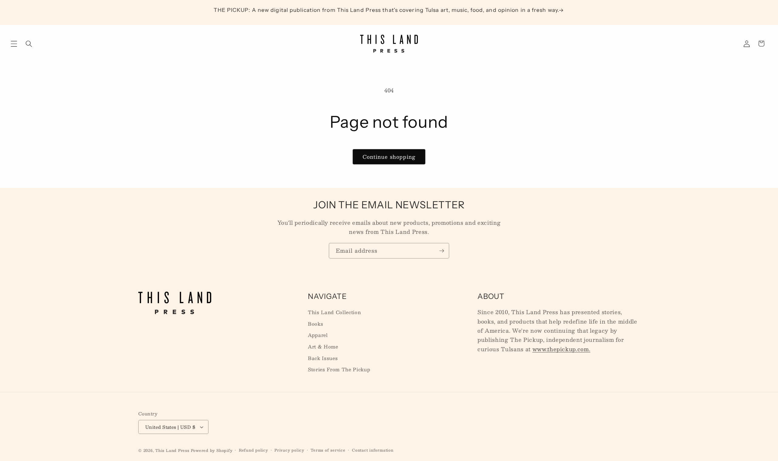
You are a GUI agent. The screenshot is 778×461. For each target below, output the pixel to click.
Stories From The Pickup (339, 369)
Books (315, 324)
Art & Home (323, 347)
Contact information (373, 450)
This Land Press (172, 450)
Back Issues (323, 358)
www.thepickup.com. (561, 349)
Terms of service (328, 450)
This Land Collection (334, 312)
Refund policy (253, 450)
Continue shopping (389, 156)
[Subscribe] (441, 251)
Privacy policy (289, 450)
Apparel (318, 335)
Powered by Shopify (211, 450)
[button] (14, 43)
